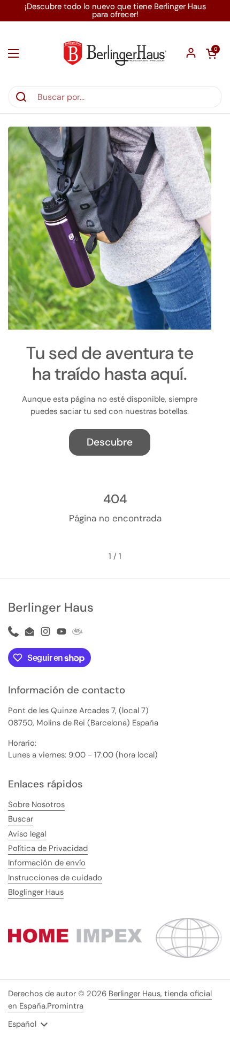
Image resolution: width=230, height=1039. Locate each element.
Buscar (20, 819)
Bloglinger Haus (36, 892)
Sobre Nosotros (36, 804)
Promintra (65, 1006)
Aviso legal (27, 834)
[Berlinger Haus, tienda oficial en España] (115, 53)
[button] (211, 53)
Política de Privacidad (48, 848)
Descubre (110, 442)
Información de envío (47, 862)
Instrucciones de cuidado (55, 877)
